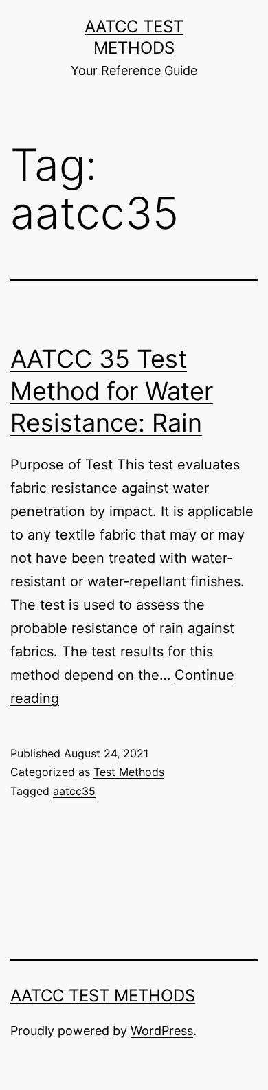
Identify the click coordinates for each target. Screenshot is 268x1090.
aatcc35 (74, 791)
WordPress (162, 1030)
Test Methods (128, 772)
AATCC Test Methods (102, 995)
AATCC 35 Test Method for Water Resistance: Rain (111, 391)
